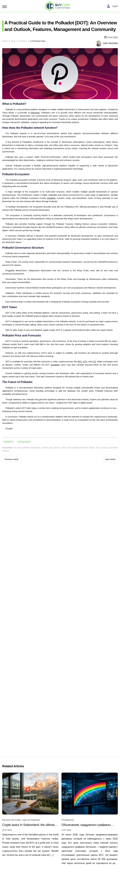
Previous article (12, 459)
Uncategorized (67, 820)
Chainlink (51, 198)
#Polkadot (24, 442)
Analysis (23, 41)
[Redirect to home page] (58, 6)
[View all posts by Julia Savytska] (99, 43)
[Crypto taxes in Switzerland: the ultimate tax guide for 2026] (30, 793)
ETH (85, 361)
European (55, 365)
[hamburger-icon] (5, 6)
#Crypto (8, 442)
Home (5, 41)
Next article (110, 459)
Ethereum (35, 112)
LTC (94, 361)
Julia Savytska (110, 43)
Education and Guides (11, 820)
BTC (80, 361)
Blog (13, 41)
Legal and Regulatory (31, 820)
